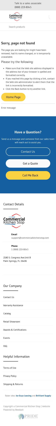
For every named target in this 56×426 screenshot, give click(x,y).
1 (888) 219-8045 (19, 249)
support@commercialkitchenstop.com (30, 237)
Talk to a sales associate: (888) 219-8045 (28, 5)
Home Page (13, 97)
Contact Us (28, 151)
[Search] (4, 27)
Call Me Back (30, 175)
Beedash (19, 409)
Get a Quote (30, 163)
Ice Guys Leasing (23, 395)
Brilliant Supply (43, 395)
